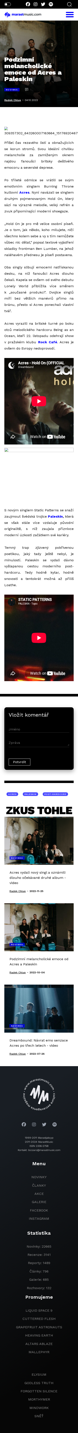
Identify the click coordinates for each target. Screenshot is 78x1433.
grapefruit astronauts (39, 1327)
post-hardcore (55, 794)
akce (39, 1194)
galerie (39, 1202)
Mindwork (39, 1408)
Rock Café (47, 342)
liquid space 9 (39, 1310)
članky (39, 1185)
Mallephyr (39, 1352)
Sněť (39, 1416)
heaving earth (39, 1335)
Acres (24, 192)
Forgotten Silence (39, 1391)
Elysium (39, 1374)
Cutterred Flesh (39, 1319)
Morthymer (39, 1399)
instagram (39, 1218)
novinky (39, 1177)
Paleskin (55, 516)
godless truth (39, 1383)
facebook (39, 1210)
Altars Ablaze (39, 1344)
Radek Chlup (12, 100)
